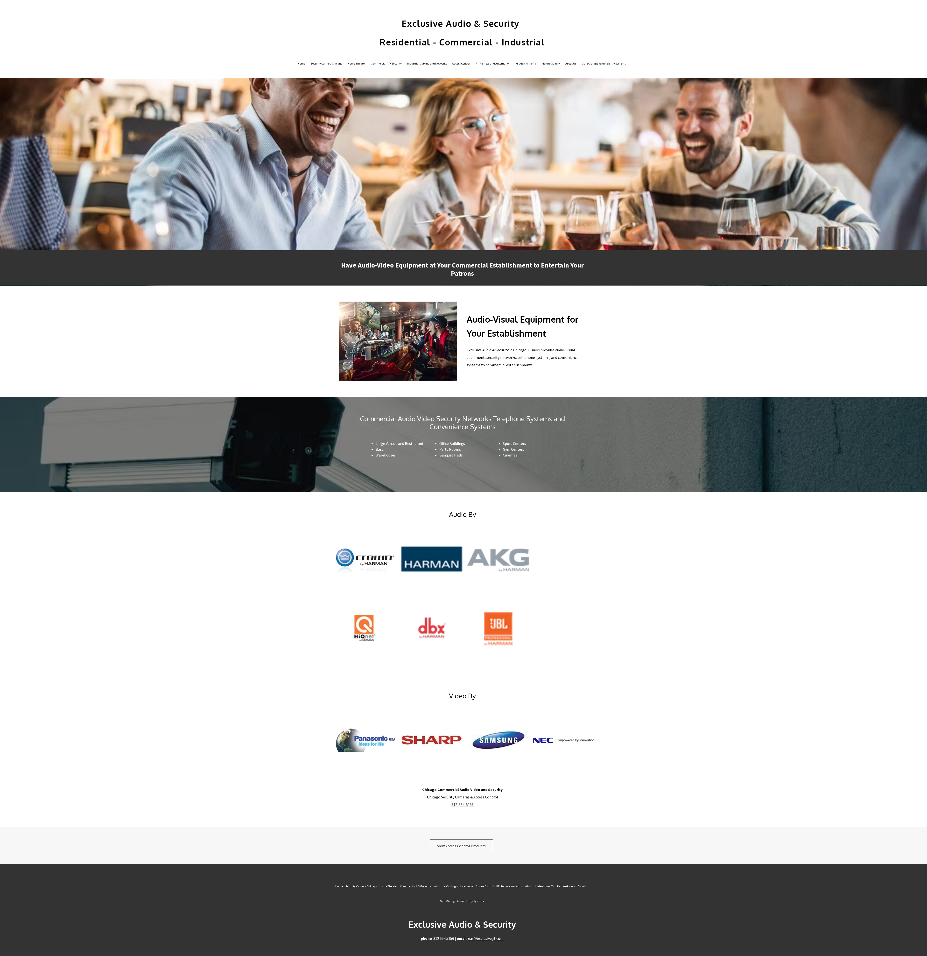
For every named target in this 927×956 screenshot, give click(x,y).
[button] (365, 560)
